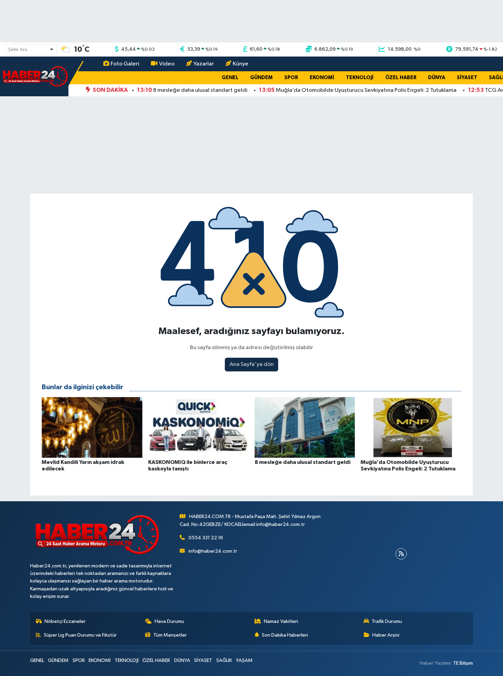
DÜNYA (436, 77)
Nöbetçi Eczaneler (65, 621)
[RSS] (401, 554)
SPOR (291, 77)
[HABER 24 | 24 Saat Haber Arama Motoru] (36, 76)
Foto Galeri (125, 64)
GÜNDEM (261, 77)
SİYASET (467, 77)
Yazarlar (203, 64)
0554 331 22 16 (206, 537)
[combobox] (31, 49)
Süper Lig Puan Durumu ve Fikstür (80, 635)
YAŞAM (244, 660)
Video (167, 64)
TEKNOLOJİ (360, 77)
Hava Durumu (169, 621)
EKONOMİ (322, 77)
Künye (240, 64)
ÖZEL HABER (400, 77)
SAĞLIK (224, 660)
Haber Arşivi (385, 635)
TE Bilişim (463, 663)
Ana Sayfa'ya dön (252, 364)
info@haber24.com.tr (213, 551)
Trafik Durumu (387, 621)
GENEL (230, 77)
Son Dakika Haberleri (285, 635)
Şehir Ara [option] (17, 49)
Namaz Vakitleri (281, 621)
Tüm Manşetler (170, 635)
